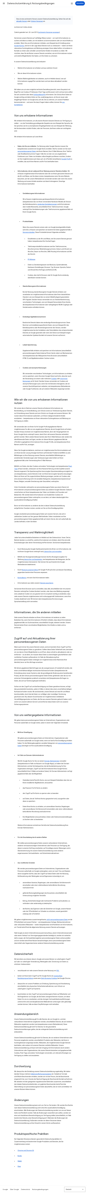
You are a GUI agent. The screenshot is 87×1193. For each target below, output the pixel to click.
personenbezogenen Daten (27, 151)
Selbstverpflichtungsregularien (41, 1074)
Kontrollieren (22, 578)
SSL (57, 970)
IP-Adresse (31, 259)
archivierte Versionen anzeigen (49, 32)
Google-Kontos (19, 46)
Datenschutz (25, 1189)
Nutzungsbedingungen (40, 1189)
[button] (3, 3)
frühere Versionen (37, 21)
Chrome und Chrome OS (26, 1150)
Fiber (19, 1166)
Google (5, 1189)
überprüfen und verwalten (53, 551)
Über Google (14, 1189)
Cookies (54, 378)
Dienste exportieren (46, 583)
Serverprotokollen (29, 232)
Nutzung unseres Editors (30, 570)
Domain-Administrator (52, 761)
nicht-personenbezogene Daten (57, 919)
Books (20, 1156)
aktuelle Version (21, 21)
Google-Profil (65, 159)
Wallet (20, 1161)
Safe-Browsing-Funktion (49, 978)
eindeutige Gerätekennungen (47, 204)
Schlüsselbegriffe (39, 94)
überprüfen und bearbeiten (33, 559)
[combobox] (74, 1189)
